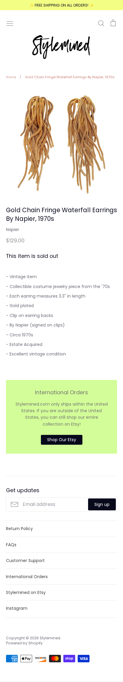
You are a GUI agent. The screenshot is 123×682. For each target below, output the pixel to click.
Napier (12, 230)
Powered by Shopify (24, 643)
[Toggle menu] (10, 23)
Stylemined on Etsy (26, 592)
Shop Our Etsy (61, 440)
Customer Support (25, 561)
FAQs (11, 545)
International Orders (27, 577)
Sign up (102, 504)
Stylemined (50, 638)
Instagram (16, 608)
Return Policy (19, 529)
